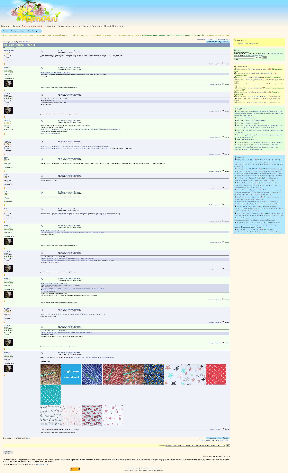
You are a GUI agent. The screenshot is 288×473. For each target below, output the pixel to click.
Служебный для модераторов (103, 35)
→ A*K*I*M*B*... (252, 169)
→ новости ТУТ (256, 98)
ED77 (6, 158)
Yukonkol (239, 69)
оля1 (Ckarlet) (240, 197)
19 (12, 42)
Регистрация (36, 31)
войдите (264, 53)
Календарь (21, 31)
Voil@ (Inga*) (240, 229)
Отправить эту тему (214, 42)
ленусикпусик (240, 73)
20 (14, 42)
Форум (16, 26)
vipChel (238, 159)
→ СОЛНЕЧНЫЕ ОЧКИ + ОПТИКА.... (261, 73)
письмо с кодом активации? (254, 55)
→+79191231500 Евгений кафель (254, 120)
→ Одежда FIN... (253, 178)
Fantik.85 (7, 120)
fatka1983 (239, 96)
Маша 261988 (240, 183)
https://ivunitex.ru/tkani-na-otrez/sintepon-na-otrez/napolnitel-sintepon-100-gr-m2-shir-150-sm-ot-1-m (72, 314)
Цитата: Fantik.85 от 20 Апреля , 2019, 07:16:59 (53, 283)
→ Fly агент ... (250, 159)
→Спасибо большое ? (251, 118)
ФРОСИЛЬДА (240, 213)
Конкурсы (50, 26)
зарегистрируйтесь (277, 53)
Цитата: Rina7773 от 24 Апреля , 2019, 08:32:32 (53, 330)
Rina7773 (7, 141)
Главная (5, 26)
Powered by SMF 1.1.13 (132, 468)
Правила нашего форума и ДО (248, 43)
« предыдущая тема (205, 39)
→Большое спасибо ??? (248, 139)
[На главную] (20, 23)
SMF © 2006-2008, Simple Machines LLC (151, 468)
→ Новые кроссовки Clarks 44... (256, 103)
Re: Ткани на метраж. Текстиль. (69, 51)
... (11, 42)
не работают (133, 35)
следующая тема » (222, 39)
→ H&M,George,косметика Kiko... (257, 92)
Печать (225, 42)
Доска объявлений (32, 26)
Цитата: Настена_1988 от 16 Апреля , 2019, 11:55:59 (55, 72)
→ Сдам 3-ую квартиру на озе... (257, 96)
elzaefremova (240, 222)
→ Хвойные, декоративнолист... (255, 80)
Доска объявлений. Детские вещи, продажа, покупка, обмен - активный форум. (34, 35)
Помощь (13, 31)
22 (19, 42)
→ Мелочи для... (251, 206)
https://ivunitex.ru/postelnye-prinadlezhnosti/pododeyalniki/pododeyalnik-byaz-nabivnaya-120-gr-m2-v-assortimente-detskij (80, 214)
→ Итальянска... (254, 197)
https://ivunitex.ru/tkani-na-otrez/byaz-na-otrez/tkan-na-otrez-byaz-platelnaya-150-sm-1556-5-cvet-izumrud (74, 148)
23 (21, 42)
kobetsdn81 (240, 190)
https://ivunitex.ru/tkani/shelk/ (50, 133)
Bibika (238, 80)
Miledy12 (7, 67)
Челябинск (239, 169)
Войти (28, 31)
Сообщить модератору (215, 63)
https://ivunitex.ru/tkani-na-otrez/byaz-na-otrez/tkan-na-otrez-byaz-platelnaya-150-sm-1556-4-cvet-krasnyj (74, 146)
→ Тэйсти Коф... (254, 213)
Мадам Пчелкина (241, 98)
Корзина (122, 35)
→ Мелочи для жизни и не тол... (257, 69)
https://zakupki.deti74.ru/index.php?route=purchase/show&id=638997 (92, 357)
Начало (5, 31)
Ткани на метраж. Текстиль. (218, 35)
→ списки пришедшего (254, 77)
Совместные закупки (68, 26)
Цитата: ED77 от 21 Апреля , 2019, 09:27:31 (52, 230)
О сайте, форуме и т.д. (79, 35)
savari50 (239, 206)
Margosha (239, 77)
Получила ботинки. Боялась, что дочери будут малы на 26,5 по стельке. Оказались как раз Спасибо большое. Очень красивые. (259, 208)
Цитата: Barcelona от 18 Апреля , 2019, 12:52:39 (54, 98)
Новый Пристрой (113, 26)
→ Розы (252, 183)
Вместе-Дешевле (92, 26)
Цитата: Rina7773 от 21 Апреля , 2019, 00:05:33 (53, 256)
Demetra (239, 103)
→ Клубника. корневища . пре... (255, 84)
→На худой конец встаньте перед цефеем (267, 142)
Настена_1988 (9, 50)
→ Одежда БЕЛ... (254, 190)
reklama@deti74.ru (42, 464)
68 (24, 42)
